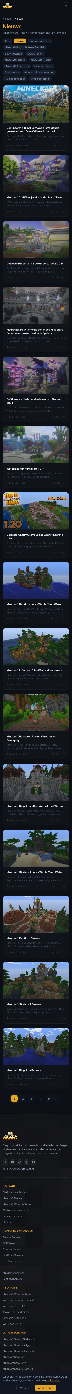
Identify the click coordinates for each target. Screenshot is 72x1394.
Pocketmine (12, 72)
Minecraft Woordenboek (17, 1204)
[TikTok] (19, 1162)
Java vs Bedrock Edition (16, 1311)
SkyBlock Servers (13, 1255)
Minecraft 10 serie (41, 59)
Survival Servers (11, 1237)
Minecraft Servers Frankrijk (18, 1368)
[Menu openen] (66, 5)
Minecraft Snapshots (17, 66)
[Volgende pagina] (57, 1098)
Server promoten (13, 1216)
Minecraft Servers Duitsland (18, 1351)
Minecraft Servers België (16, 1345)
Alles (7, 41)
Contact (8, 1221)
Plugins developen (15, 78)
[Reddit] (33, 1162)
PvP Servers (9, 1266)
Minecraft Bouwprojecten (39, 72)
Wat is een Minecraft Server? (18, 1300)
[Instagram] (26, 1162)
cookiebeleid (52, 1380)
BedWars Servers (12, 1261)
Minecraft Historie (15, 59)
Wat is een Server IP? (14, 1306)
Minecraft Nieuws (12, 1198)
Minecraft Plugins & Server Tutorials (25, 47)
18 (49, 1098)
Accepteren (45, 1387)
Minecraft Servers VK (14, 1362)
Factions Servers (12, 1278)
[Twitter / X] (5, 1162)
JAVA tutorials (35, 53)
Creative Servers (12, 1249)
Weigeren (24, 1387)
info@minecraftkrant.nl (20, 1168)
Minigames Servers (13, 1272)
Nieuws (7, 18)
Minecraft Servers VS (14, 1356)
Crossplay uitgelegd (14, 1317)
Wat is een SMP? (12, 1323)
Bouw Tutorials (13, 53)
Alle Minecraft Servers (15, 1192)
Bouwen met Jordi (40, 41)
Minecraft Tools (43, 66)
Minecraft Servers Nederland (19, 1339)
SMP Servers (10, 1243)
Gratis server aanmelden (16, 1210)
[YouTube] (12, 1162)
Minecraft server (40, 78)
